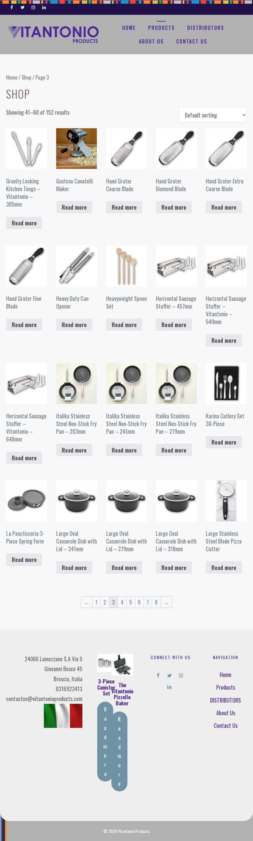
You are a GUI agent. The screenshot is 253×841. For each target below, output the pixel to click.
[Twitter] (23, 6)
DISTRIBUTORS (205, 27)
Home (129, 27)
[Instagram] (33, 6)
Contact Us (191, 41)
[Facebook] (12, 6)
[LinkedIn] (44, 6)
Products (161, 27)
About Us (151, 41)
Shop (26, 77)
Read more (24, 223)
